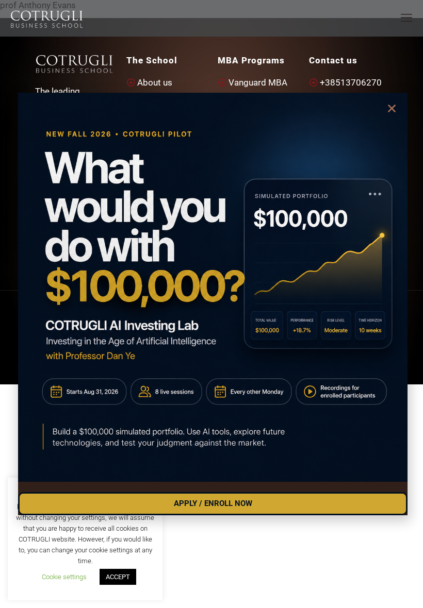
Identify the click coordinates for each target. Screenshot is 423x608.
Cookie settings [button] (64, 577)
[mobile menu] (406, 18)
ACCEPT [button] (118, 577)
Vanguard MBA (258, 82)
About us (154, 82)
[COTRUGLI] (46, 18)
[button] (391, 108)
